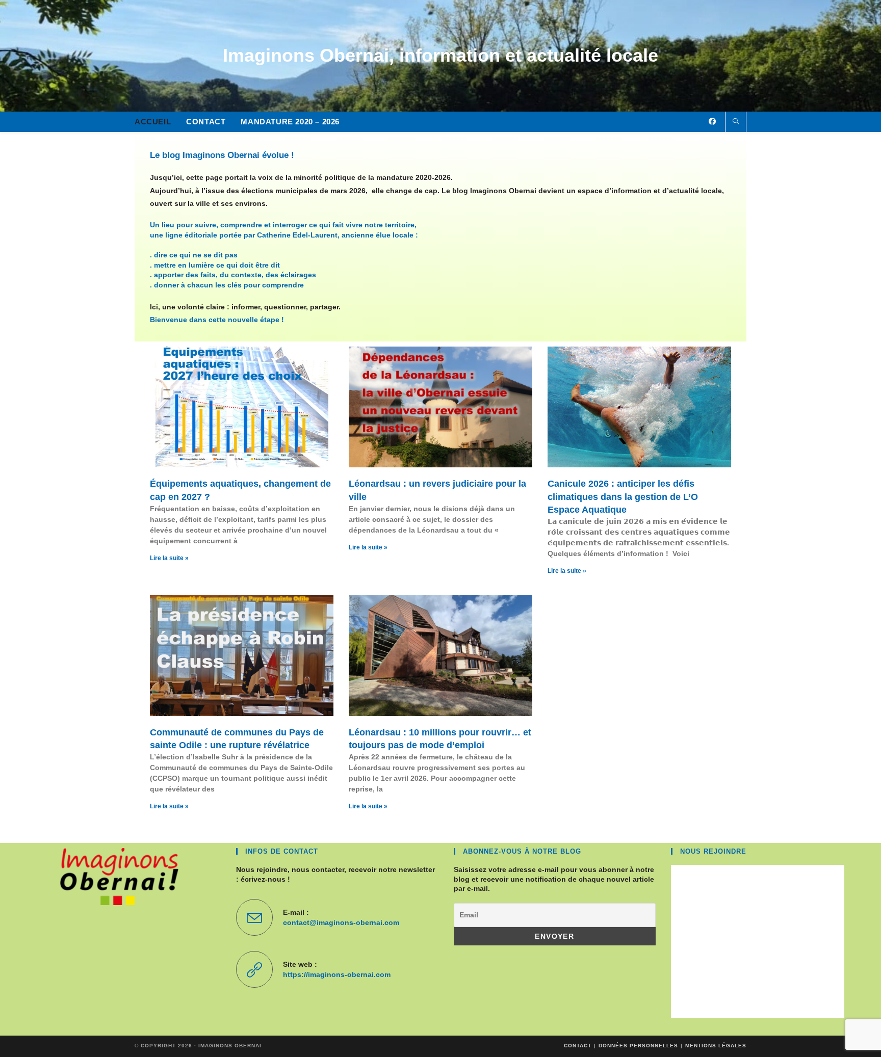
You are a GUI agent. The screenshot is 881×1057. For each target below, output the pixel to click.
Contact (577, 1045)
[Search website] (736, 122)
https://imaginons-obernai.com (337, 974)
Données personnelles (638, 1045)
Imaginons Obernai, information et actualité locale (440, 55)
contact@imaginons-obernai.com (341, 922)
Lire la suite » (169, 558)
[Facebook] (712, 121)
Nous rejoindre (713, 851)
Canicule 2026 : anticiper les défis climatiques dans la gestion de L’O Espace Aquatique (623, 496)
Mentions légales (715, 1045)
